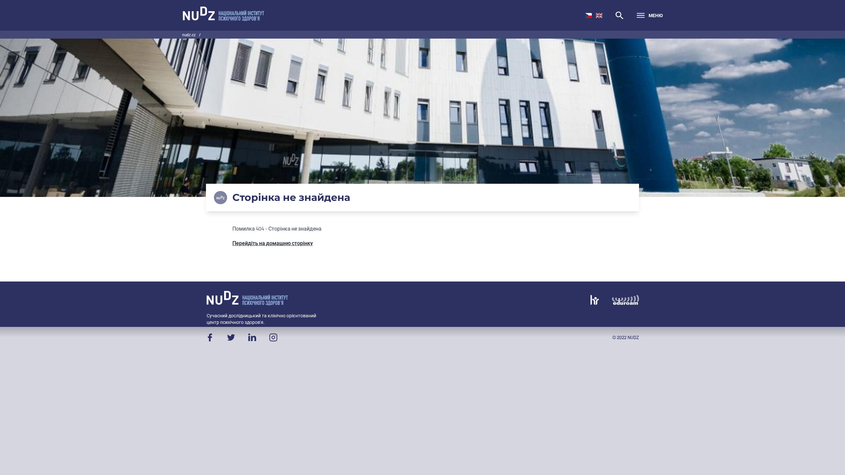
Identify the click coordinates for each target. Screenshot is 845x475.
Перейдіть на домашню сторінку (272, 243)
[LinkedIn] (252, 337)
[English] (599, 15)
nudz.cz (189, 34)
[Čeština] (588, 15)
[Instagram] (273, 337)
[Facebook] (210, 337)
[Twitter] (231, 337)
